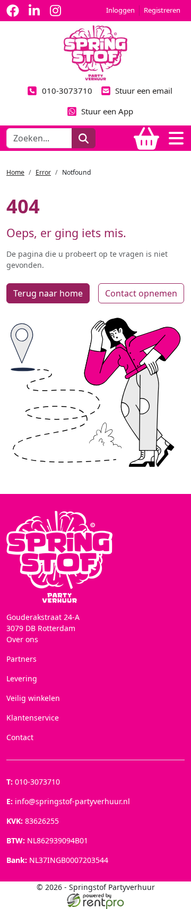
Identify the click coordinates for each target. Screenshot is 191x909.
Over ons (22, 639)
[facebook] (12, 10)
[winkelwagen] (146, 138)
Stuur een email (143, 90)
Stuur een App (107, 111)
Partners (21, 659)
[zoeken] (84, 138)
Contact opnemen (141, 293)
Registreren (162, 10)
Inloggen (120, 10)
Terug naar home (48, 293)
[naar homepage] (95, 52)
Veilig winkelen (33, 698)
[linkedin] (34, 10)
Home (15, 172)
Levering (21, 678)
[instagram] (55, 10)
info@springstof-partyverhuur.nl (68, 801)
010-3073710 (67, 90)
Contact (19, 737)
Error (43, 172)
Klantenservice (32, 718)
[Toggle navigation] (176, 138)
